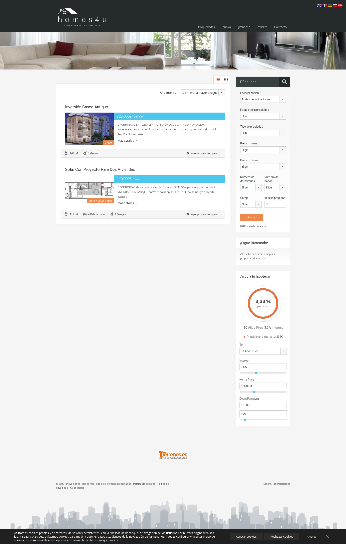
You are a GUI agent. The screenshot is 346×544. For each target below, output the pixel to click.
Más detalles (126, 140)
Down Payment (249, 398)
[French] (324, 5)
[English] (319, 5)
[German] (330, 5)
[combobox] (203, 92)
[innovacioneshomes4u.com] (82, 19)
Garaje (244, 197)
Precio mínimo (249, 143)
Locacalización (249, 93)
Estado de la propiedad (254, 109)
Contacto (280, 27)
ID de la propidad (275, 197)
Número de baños (272, 179)
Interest (244, 360)
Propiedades (206, 27)
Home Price (246, 379)
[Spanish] (340, 5)
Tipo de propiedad (251, 126)
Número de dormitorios (247, 179)
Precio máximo (249, 160)
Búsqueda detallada (255, 226)
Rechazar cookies (281, 536)
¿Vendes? (244, 27)
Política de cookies (144, 483)
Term (242, 344)
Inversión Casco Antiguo (86, 107)
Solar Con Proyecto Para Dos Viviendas (100, 169)
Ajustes (311, 536)
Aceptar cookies (246, 536)
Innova (226, 27)
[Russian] (335, 5)
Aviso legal (76, 487)
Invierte (262, 27)
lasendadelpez (281, 483)
